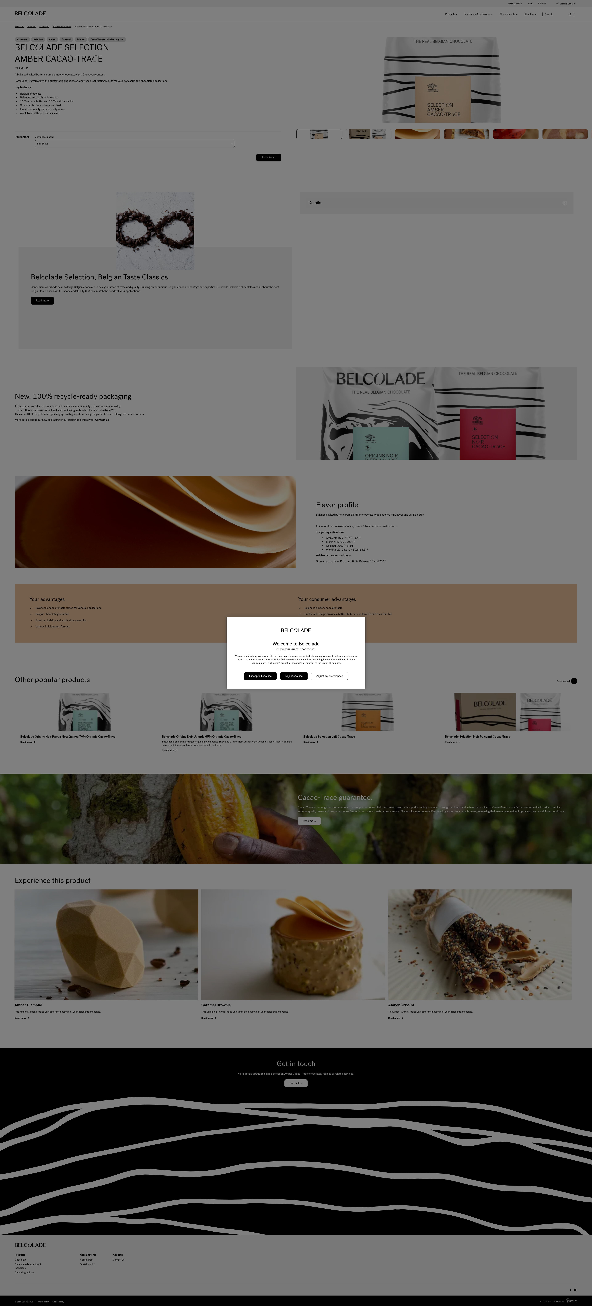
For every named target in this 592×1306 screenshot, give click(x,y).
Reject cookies (293, 676)
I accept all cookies (260, 676)
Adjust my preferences (329, 676)
